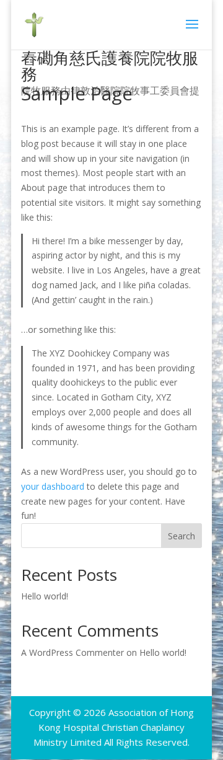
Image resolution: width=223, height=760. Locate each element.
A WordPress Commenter (72, 652)
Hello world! (44, 596)
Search (181, 536)
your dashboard (52, 486)
